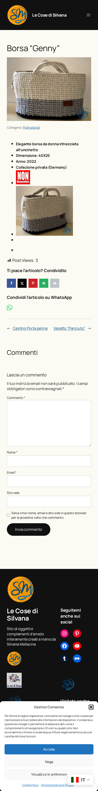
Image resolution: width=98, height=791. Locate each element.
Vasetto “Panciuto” (69, 328)
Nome (12, 452)
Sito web (13, 493)
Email (11, 472)
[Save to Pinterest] (33, 283)
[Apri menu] (88, 15)
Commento (16, 398)
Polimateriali (31, 127)
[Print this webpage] (54, 283)
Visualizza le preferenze (49, 774)
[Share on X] (22, 283)
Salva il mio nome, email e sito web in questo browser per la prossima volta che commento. (49, 515)
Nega (49, 762)
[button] (91, 707)
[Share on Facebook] (11, 283)
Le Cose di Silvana (49, 15)
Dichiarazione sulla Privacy (57, 785)
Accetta (49, 749)
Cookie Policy (30, 785)
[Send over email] (43, 283)
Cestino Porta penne (30, 328)
